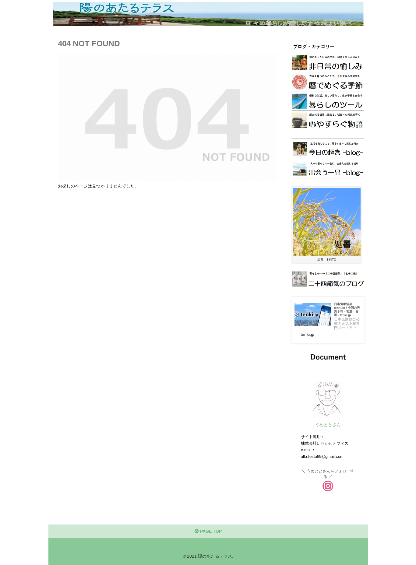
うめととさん (328, 424)
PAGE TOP (210, 531)
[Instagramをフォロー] (328, 486)
